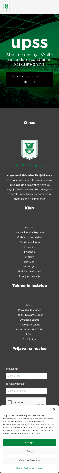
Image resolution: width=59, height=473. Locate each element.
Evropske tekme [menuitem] (29, 320)
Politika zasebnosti (33, 468)
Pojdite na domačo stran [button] (27, 79)
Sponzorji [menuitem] (29, 262)
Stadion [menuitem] (29, 257)
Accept (29, 442)
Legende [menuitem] (29, 252)
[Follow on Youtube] (36, 165)
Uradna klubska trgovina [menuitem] (29, 232)
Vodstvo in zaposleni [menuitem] (29, 237)
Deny (29, 451)
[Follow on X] (29, 165)
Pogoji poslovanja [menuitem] (29, 276)
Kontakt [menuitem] (30, 228)
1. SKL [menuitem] (29, 334)
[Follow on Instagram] (23, 165)
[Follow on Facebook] (16, 165)
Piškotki (18, 468)
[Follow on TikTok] (42, 165)
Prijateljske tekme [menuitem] (29, 325)
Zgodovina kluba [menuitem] (29, 242)
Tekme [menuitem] (29, 305)
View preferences (29, 460)
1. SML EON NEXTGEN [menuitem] (29, 330)
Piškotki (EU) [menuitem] (29, 267)
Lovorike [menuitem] (29, 247)
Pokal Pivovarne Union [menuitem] (29, 315)
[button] (54, 409)
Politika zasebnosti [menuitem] (29, 271)
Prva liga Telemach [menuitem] (29, 310)
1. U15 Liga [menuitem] (29, 339)
